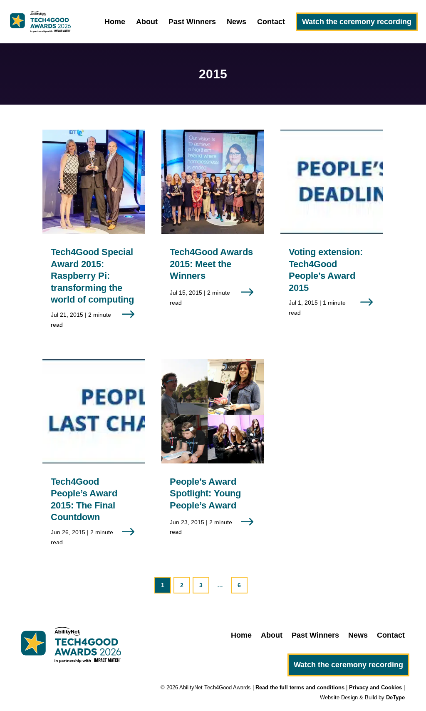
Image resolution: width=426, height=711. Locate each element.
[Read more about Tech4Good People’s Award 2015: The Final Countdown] (93, 459)
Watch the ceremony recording (356, 22)
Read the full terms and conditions (299, 687)
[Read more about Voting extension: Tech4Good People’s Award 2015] (331, 230)
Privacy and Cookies (375, 687)
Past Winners (192, 22)
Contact (271, 22)
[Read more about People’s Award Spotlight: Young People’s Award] (212, 454)
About (147, 22)
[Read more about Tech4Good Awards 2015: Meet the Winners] (212, 225)
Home (114, 22)
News (236, 22)
